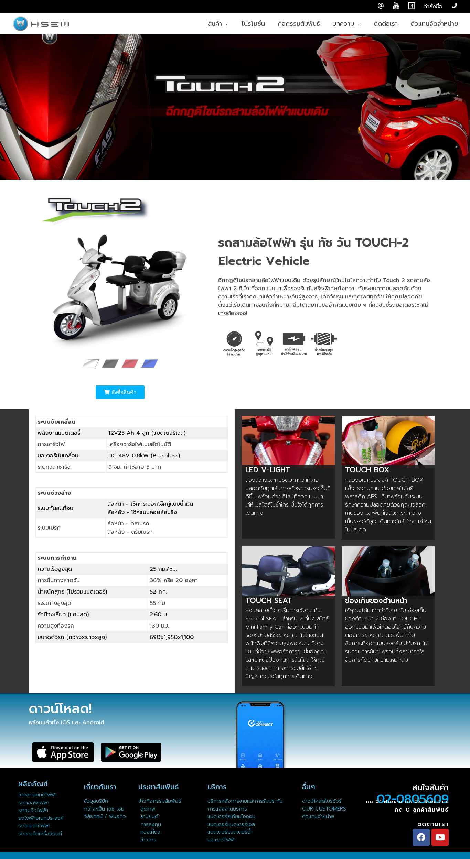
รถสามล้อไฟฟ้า (34, 825)
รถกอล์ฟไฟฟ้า (33, 802)
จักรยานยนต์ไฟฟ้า (37, 794)
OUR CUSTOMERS (324, 809)
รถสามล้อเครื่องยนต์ (40, 833)
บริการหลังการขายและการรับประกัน (246, 801)
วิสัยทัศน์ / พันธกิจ (105, 816)
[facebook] (411, 6)
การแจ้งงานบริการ (227, 809)
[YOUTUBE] (396, 6)
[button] (120, 392)
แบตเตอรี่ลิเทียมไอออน (231, 816)
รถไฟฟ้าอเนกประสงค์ (41, 818)
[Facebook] (421, 837)
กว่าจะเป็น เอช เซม (104, 809)
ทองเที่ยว (149, 832)
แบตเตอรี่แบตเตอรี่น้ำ (230, 832)
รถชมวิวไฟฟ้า (33, 810)
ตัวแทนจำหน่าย (318, 816)
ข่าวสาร (147, 840)
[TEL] (454, 6)
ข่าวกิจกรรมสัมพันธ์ (159, 801)
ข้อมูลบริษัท (96, 801)
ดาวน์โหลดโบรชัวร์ (322, 801)
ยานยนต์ (148, 816)
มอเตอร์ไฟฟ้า (221, 840)
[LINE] (380, 6)
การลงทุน (149, 824)
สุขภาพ (148, 809)
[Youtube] (440, 837)
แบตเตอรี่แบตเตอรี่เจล (231, 824)
